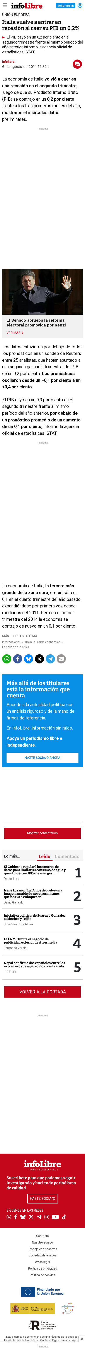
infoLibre (10, 972)
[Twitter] (31, 1217)
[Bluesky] (23, 1217)
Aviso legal (42, 1262)
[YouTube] (55, 1217)
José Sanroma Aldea (18, 924)
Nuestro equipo (42, 1242)
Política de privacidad (42, 1268)
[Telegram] (39, 1217)
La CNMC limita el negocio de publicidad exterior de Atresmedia (30, 940)
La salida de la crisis (15, 647)
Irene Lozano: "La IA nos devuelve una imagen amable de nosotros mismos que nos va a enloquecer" (33, 893)
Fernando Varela (15, 948)
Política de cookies (42, 1275)
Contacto (42, 1236)
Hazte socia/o (42, 1198)
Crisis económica (48, 642)
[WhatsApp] (9, 1217)
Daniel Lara (11, 879)
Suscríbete (65, 5)
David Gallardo (14, 902)
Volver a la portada (42, 992)
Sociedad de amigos (42, 1255)
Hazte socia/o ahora (42, 758)
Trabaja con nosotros (42, 1249)
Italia (28, 642)
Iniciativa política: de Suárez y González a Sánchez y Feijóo (35, 917)
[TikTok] (64, 1217)
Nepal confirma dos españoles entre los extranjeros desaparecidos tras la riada (34, 964)
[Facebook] (15, 1217)
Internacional (11, 642)
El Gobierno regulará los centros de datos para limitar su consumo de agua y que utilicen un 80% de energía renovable (35, 872)
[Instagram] (46, 1217)
